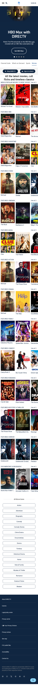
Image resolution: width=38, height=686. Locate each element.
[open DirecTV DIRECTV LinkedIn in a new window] (3, 676)
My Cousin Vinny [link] (21, 373)
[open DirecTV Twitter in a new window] (11, 676)
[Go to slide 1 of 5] (14, 56)
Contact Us (5, 658)
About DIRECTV (6, 599)
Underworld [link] (4, 461)
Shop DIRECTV (11, 71)
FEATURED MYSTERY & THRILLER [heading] (12, 407)
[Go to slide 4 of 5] (21, 56)
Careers (4, 606)
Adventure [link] (19, 511)
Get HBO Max (19, 51)
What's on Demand (18, 63)
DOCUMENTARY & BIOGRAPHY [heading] (11, 467)
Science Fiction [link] (19, 581)
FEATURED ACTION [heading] (7, 260)
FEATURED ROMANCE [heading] (8, 378)
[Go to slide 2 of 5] (16, 56)
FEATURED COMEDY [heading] (8, 348)
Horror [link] (19, 559)
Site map (4, 639)
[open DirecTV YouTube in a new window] (20, 676)
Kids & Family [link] (19, 565)
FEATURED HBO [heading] (6, 112)
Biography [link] (19, 516)
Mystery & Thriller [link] (19, 570)
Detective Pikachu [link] (7, 343)
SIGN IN (33, 3)
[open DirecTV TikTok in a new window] (24, 676)
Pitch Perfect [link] (20, 402)
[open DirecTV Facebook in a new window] (7, 676)
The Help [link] (19, 314)
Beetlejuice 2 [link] (20, 225)
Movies (34, 63)
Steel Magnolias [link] (6, 136)
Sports (28, 63)
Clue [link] (32, 166)
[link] (8, 94)
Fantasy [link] (19, 549)
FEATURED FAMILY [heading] (7, 319)
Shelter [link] (18, 195)
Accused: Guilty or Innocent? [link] (25, 491)
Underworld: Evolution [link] (23, 461)
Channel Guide (5, 63)
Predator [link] (33, 461)
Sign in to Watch (29, 71)
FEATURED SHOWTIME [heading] (8, 141)
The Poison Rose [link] (21, 284)
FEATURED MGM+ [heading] (7, 230)
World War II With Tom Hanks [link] (10, 490)
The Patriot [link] (19, 255)
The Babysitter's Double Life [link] (25, 432)
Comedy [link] (19, 521)
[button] (3, 3)
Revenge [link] (34, 432)
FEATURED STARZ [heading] (7, 171)
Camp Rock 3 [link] (5, 372)
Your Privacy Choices (10, 625)
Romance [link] (19, 576)
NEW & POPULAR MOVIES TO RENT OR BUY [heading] (15, 82)
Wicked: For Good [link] (6, 106)
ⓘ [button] (32, 43)
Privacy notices (6, 632)
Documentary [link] (19, 538)
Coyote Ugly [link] (5, 402)
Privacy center (6, 619)
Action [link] (19, 505)
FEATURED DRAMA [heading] (7, 289)
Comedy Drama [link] (19, 527)
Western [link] (19, 586)
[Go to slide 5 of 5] (23, 56)
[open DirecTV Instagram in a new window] (15, 676)
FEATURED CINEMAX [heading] (8, 201)
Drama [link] (19, 543)
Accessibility (5, 652)
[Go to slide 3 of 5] (19, 56)
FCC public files (6, 645)
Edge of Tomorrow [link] (22, 166)
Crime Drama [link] (19, 532)
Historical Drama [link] (19, 554)
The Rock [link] (4, 224)
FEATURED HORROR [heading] (7, 437)
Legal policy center (7, 612)
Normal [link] (18, 136)
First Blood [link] (34, 255)
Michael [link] (3, 195)
